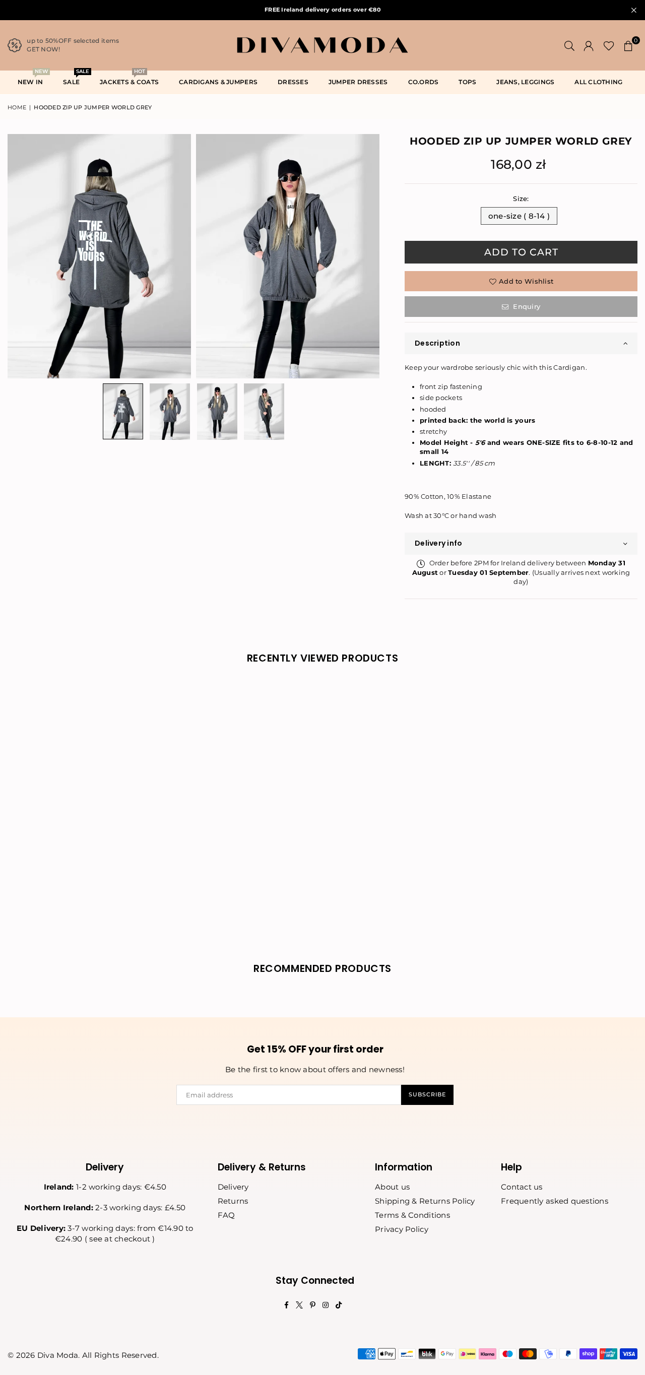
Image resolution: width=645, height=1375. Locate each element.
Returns (233, 1201)
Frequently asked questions (554, 1201)
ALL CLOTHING (598, 82)
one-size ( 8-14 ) (519, 216)
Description (437, 343)
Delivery (233, 1187)
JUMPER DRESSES (358, 82)
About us (392, 1187)
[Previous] (21, 256)
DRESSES (293, 82)
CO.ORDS (423, 82)
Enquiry (525, 306)
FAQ (226, 1215)
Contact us (522, 1187)
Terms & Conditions (412, 1215)
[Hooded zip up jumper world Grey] (123, 411)
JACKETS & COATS (129, 78)
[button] (628, 45)
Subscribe (427, 1094)
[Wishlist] (609, 45)
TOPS (467, 82)
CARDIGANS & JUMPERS (218, 82)
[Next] (365, 256)
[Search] (569, 45)
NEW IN (33, 78)
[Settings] (588, 45)
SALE (75, 78)
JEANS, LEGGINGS (525, 82)
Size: (521, 198)
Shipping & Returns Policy (425, 1201)
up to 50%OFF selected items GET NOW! (73, 45)
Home (17, 107)
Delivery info (438, 543)
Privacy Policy (401, 1229)
